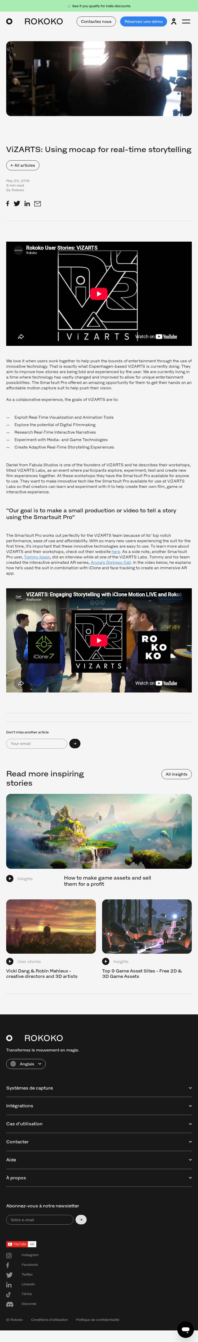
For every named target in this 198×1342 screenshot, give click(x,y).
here (116, 551)
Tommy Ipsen (37, 557)
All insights (176, 774)
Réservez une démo (144, 21)
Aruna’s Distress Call (111, 562)
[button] (26, 1064)
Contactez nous (96, 21)
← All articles (23, 165)
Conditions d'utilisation (49, 1320)
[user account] (173, 21)
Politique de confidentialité (97, 1320)
